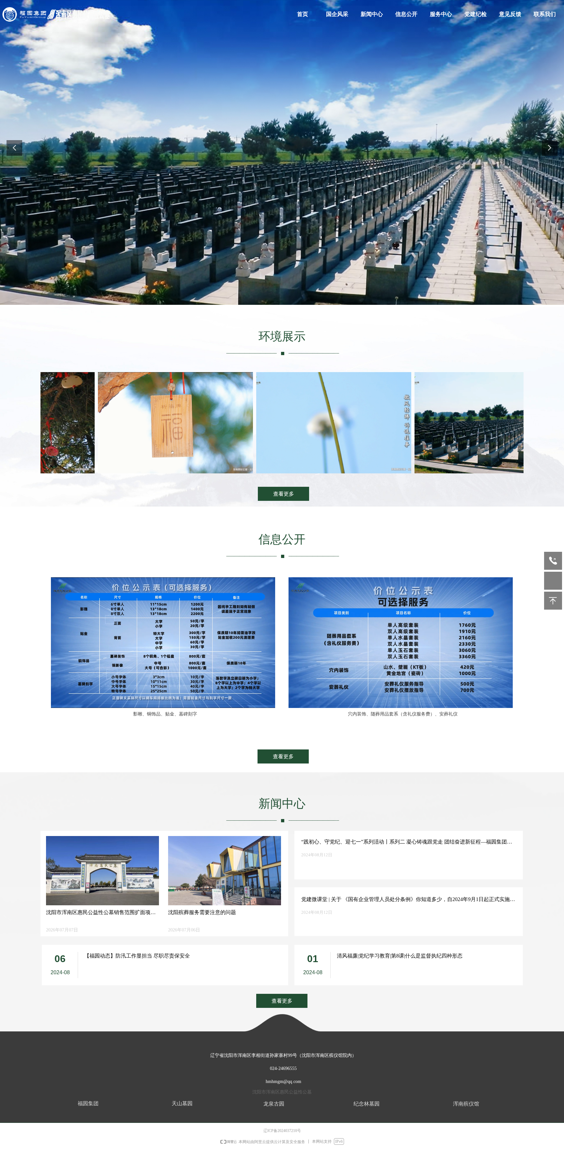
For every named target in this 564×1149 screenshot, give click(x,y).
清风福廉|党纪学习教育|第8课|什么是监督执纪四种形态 (399, 956)
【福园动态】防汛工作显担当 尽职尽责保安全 (137, 956)
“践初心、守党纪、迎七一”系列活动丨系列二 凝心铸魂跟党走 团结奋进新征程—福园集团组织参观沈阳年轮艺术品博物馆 (406, 842)
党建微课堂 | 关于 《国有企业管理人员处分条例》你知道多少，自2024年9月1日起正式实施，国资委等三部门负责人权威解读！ (408, 899)
